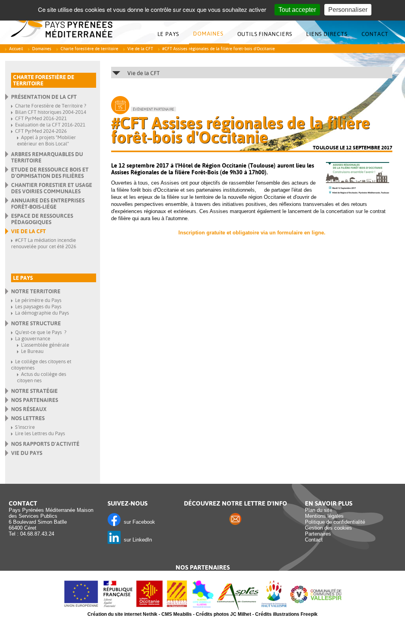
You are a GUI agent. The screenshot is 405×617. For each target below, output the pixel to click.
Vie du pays (26, 453)
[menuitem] (170, 34)
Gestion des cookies (328, 528)
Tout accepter (297, 9)
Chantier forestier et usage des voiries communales (51, 188)
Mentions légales (324, 516)
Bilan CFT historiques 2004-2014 (50, 112)
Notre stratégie (34, 391)
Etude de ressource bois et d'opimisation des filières (50, 172)
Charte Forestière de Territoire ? (50, 106)
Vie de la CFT (140, 48)
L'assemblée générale (45, 345)
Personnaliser (347, 9)
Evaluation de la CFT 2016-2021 (50, 125)
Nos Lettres (28, 418)
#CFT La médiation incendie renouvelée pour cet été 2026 (43, 243)
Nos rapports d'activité (45, 444)
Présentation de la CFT (44, 97)
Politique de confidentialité (335, 522)
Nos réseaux (29, 409)
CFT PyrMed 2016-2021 (41, 118)
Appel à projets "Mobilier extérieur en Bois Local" (46, 140)
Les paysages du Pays (38, 306)
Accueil (16, 48)
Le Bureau (32, 351)
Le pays (168, 34)
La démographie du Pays (42, 313)
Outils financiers (265, 34)
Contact (375, 34)
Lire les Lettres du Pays (40, 433)
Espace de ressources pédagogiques (42, 219)
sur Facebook (138, 522)
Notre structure (36, 323)
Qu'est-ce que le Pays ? (40, 332)
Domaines (208, 33)
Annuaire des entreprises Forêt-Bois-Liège (48, 203)
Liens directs (326, 34)
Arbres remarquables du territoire (47, 157)
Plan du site (318, 510)
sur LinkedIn (136, 540)
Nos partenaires (34, 400)
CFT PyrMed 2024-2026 (41, 131)
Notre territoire (36, 291)
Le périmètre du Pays (38, 300)
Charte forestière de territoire (89, 48)
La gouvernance (32, 339)
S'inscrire (25, 427)
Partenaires (318, 534)
